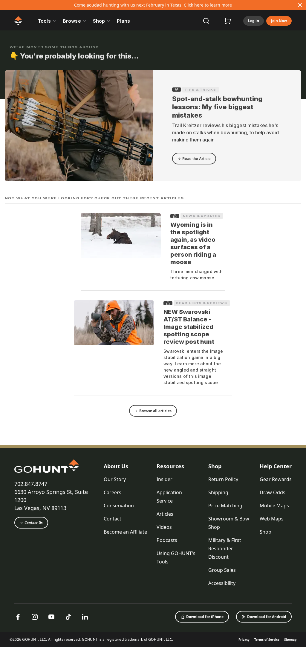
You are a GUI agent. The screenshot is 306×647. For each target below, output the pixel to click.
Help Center (276, 466)
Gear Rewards (276, 479)
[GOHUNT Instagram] (34, 616)
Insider (164, 479)
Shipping (218, 492)
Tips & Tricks (200, 89)
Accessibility (221, 583)
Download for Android (266, 616)
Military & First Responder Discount (224, 548)
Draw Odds (272, 492)
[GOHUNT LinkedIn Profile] (84, 616)
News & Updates (202, 216)
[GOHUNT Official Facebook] (18, 616)
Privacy (244, 639)
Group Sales (222, 570)
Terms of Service (266, 639)
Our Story (115, 479)
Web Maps (272, 518)
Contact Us (34, 522)
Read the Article (196, 158)
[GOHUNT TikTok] (68, 616)
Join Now (279, 20)
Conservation (119, 505)
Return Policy (223, 479)
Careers (112, 492)
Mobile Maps (274, 505)
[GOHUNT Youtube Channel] (51, 616)
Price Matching (225, 505)
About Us (116, 466)
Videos (164, 527)
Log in (253, 20)
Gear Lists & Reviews (201, 303)
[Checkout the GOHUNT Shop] (228, 20)
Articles (165, 514)
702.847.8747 (30, 483)
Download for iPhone (205, 616)
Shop (214, 466)
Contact (112, 518)
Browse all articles (155, 410)
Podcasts (167, 540)
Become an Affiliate (125, 532)
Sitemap (290, 639)
